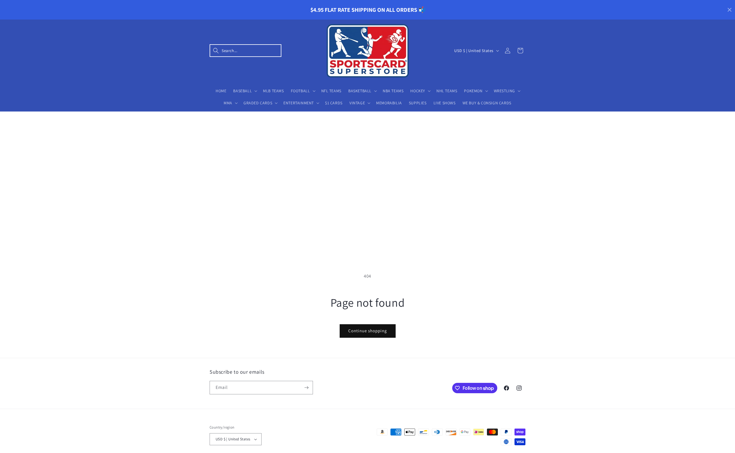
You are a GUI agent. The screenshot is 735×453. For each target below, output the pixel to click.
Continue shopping (367, 330)
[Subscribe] (306, 387)
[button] (245, 50)
